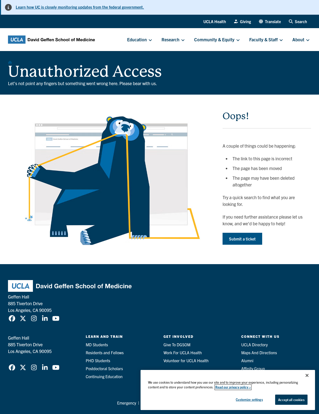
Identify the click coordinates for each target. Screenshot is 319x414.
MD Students (97, 344)
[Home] (10, 61)
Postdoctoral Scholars (104, 368)
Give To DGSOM (176, 344)
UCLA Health (214, 21)
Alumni (247, 360)
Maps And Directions (259, 352)
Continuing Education (104, 376)
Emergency (126, 402)
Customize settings (249, 399)
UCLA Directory (254, 344)
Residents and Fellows (105, 352)
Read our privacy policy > (233, 387)
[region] (228, 390)
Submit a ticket (242, 238)
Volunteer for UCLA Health (186, 360)
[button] (270, 21)
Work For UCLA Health (182, 352)
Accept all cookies (291, 400)
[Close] (307, 375)
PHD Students (98, 360)
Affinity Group (253, 368)
